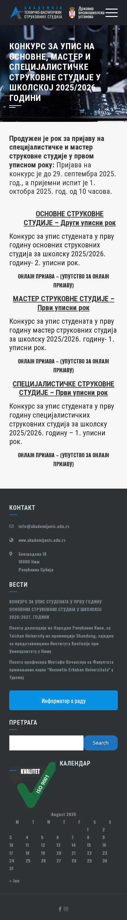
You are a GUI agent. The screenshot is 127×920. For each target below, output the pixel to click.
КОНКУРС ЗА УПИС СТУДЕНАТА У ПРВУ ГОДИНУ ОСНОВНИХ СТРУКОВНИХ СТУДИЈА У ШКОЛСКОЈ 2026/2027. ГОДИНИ (55, 609)
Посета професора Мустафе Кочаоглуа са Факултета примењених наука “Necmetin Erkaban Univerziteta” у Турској (61, 669)
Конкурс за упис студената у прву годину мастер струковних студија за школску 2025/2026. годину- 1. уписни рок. (63, 334)
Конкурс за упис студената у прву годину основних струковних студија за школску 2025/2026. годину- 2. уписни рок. (61, 249)
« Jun (14, 880)
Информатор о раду (64, 700)
